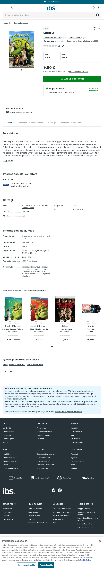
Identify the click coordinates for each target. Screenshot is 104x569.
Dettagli (52, 123)
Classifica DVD (8, 458)
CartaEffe (6, 516)
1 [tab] (21, 69)
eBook (5, 442)
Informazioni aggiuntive (71, 123)
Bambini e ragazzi (17, 364)
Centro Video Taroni (59, 72)
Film (5, 364)
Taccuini (74, 454)
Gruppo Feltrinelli (83, 508)
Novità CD (75, 428)
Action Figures (42, 468)
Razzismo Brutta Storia (86, 527)
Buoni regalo (8, 512)
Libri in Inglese (8, 439)
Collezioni (40, 439)
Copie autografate (44, 435)
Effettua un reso (34, 516)
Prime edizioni (42, 428)
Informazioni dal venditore (31, 123)
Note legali (8, 371)
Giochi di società (43, 461)
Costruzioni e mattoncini (46, 454)
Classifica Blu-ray (10, 461)
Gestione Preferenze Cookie (38, 523)
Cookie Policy (85, 560)
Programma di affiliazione (63, 512)
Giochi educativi (43, 458)
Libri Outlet (7, 435)
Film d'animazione (35, 364)
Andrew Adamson (51, 38)
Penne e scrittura (77, 461)
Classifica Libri (8, 432)
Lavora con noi (58, 519)
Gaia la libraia (8, 519)
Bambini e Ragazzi (10, 468)
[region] (52, 553)
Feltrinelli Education (84, 524)
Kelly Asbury (74, 38)
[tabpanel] (21, 49)
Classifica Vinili (77, 442)
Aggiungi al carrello (74, 78)
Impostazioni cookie (26, 565)
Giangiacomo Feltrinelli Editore (86, 513)
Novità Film (7, 454)
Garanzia (31, 519)
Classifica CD (76, 432)
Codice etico (58, 523)
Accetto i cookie (46, 565)
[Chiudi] (100, 541)
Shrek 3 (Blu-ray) (39, 326)
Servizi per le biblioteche (62, 508)
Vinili (72, 435)
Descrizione (8, 123)
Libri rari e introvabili (44, 432)
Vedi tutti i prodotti (20, 186)
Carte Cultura (33, 512)
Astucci (74, 468)
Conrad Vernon (50, 41)
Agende (74, 458)
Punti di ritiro (7, 508)
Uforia (91, 326)
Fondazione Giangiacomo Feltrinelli (87, 519)
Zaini (73, 465)
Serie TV (6, 465)
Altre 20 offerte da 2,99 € (78, 72)
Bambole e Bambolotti (45, 465)
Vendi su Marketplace (61, 516)
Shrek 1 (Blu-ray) (13, 326)
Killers (65, 326)
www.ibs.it (79, 396)
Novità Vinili (75, 439)
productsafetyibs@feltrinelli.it (68, 411)
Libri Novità (7, 428)
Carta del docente (35, 508)
